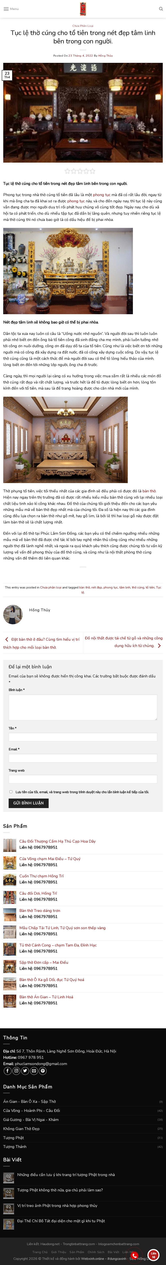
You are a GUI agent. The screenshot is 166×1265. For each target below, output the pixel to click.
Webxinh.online (92, 1258)
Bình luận (17, 690)
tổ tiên (150, 587)
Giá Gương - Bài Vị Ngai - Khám (31, 1119)
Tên (12, 728)
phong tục (101, 194)
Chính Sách (96, 1252)
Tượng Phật (13, 1137)
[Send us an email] (34, 1071)
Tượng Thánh (14, 1146)
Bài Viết (113, 1252)
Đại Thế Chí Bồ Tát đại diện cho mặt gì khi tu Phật (61, 1221)
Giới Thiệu (58, 1252)
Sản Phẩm (77, 1252)
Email (14, 749)
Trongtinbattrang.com (79, 1244)
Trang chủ (40, 1252)
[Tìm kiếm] (161, 9)
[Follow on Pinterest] (43, 1071)
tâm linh (124, 587)
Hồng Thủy (105, 55)
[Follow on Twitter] (25, 1071)
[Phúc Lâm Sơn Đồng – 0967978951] (83, 9)
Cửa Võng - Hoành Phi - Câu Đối (31, 1110)
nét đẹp (96, 587)
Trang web (17, 770)
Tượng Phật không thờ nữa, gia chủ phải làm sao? (60, 1190)
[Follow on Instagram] (16, 1071)
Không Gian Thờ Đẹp (21, 1128)
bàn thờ (149, 491)
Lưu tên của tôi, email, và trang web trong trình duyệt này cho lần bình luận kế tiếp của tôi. (82, 792)
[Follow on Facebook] (8, 1071)
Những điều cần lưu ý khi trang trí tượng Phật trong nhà (66, 1175)
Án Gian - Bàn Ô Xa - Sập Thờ (29, 1101)
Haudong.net (50, 1244)
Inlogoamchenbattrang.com (118, 1244)
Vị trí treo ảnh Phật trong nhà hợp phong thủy (57, 1205)
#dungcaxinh (116, 1258)
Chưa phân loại (83, 26)
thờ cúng (138, 587)
